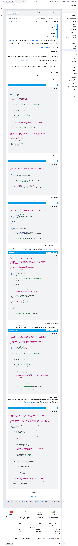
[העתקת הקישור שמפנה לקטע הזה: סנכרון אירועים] (49, 397)
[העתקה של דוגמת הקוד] (57, 88)
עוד (36, 1)
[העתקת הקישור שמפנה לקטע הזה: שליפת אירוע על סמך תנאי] (42, 323)
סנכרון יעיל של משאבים (29, 402)
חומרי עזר (61, 7)
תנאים (59, 543)
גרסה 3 (42, 75)
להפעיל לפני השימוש (44, 47)
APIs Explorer (38, 531)
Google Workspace (49, 18)
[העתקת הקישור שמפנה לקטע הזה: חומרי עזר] (50, 52)
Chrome (39, 538)
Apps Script (50, 1)
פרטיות (55, 543)
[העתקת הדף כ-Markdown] (37, 21)
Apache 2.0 (22, 501)
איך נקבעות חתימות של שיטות (48, 58)
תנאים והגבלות (57, 533)
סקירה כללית (74, 7)
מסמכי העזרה (38, 55)
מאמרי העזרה (54, 68)
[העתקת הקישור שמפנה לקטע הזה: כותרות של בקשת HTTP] (43, 64)
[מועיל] (11, 18)
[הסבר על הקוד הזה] (53, 88)
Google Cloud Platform (25, 538)
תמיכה (50, 7)
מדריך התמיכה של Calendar (26, 60)
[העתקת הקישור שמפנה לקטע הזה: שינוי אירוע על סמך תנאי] (44, 245)
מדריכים (67, 7)
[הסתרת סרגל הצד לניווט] (63, 544)
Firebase (33, 538)
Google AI (17, 538)
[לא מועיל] (9, 18)
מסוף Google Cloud (37, 529)
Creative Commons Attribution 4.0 (38, 501)
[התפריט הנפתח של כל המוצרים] (39, 1)
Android (44, 538)
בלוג (21, 525)
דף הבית (56, 1)
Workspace (70, 1)
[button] (70, 20)
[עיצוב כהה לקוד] (55, 88)
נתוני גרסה (58, 529)
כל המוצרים (43, 1)
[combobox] (21, 1)
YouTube (20, 531)
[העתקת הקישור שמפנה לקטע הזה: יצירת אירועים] (49, 79)
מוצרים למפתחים (57, 527)
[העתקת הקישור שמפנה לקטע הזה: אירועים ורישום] (49, 197)
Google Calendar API (34, 40)
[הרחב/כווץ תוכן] (53, 25)
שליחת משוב (12, 21)
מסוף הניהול (39, 525)
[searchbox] (70, 12)
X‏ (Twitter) (20, 529)
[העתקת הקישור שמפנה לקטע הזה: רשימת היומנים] (48, 155)
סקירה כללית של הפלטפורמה (55, 525)
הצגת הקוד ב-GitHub (51, 84)
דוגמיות (55, 7)
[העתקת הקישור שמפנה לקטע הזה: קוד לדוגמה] (49, 72)
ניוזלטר (21, 527)
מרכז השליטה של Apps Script (35, 527)
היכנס (2, 1)
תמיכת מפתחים (57, 531)
